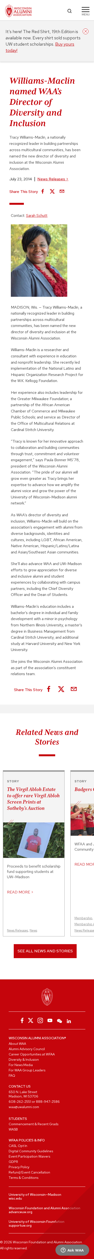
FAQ (12, 1075)
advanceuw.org (20, 1212)
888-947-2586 (48, 1101)
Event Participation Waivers (29, 1156)
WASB (13, 1129)
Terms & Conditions (23, 1177)
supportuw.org (20, 1225)
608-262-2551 (20, 1101)
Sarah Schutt (36, 215)
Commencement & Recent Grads (33, 1124)
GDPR (13, 1162)
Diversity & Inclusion (24, 1059)
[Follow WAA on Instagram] (40, 1020)
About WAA (17, 1043)
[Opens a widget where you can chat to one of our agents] (72, 1251)
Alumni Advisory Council (27, 1049)
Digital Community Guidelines (31, 1151)
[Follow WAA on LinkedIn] (69, 1020)
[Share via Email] (62, 191)
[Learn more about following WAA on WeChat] (59, 1020)
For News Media (21, 1065)
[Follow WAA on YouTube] (50, 1020)
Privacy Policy (19, 1167)
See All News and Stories (45, 951)
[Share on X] (52, 191)
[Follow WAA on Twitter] (31, 1020)
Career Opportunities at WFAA (32, 1054)
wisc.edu (15, 1198)
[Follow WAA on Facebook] (21, 1020)
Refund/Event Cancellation (29, 1172)
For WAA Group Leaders (27, 1070)
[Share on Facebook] (42, 191)
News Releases (52, 179)
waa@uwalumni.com (24, 1107)
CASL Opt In (18, 1146)
